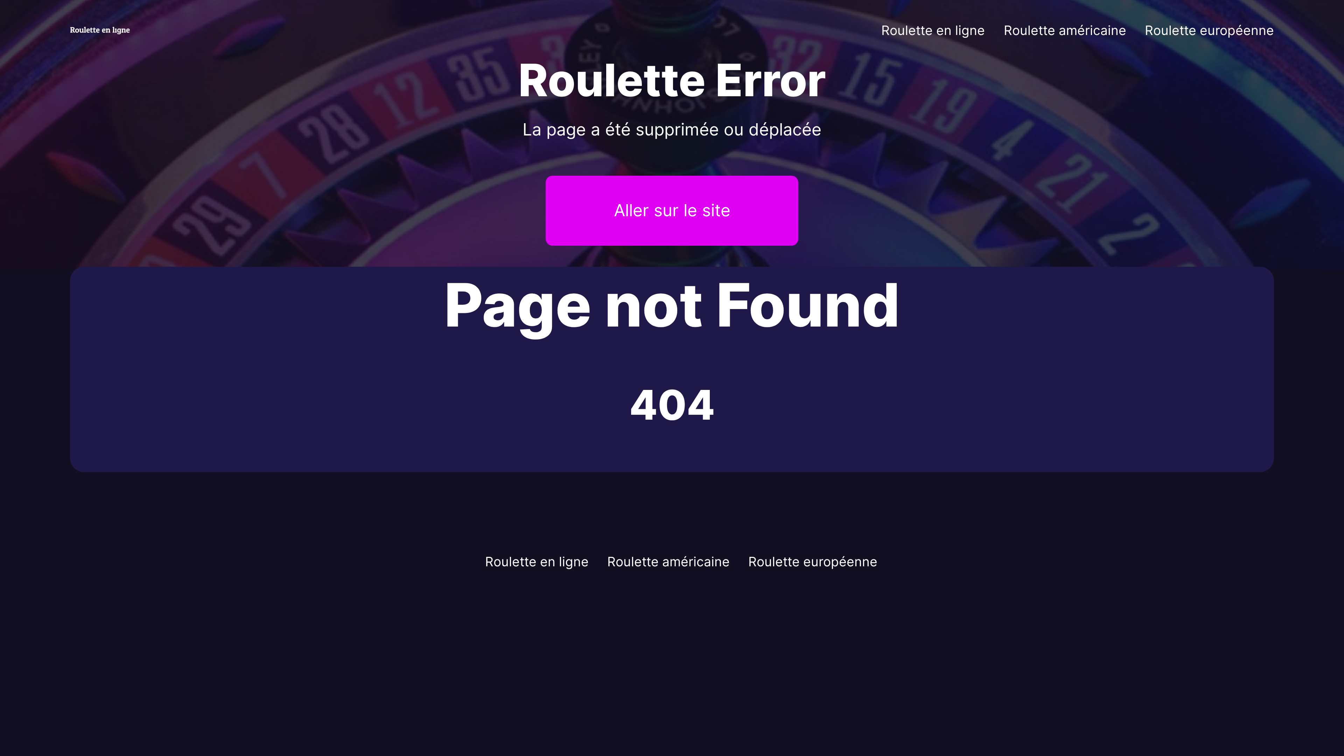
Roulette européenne (1209, 30)
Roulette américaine (1065, 30)
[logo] (104, 30)
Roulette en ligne (933, 30)
